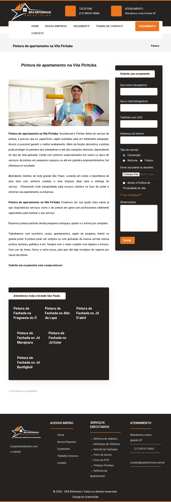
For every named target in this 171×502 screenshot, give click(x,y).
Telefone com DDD (131, 117)
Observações (128, 202)
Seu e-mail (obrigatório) (134, 101)
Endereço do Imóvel (132, 133)
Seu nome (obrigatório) (133, 85)
